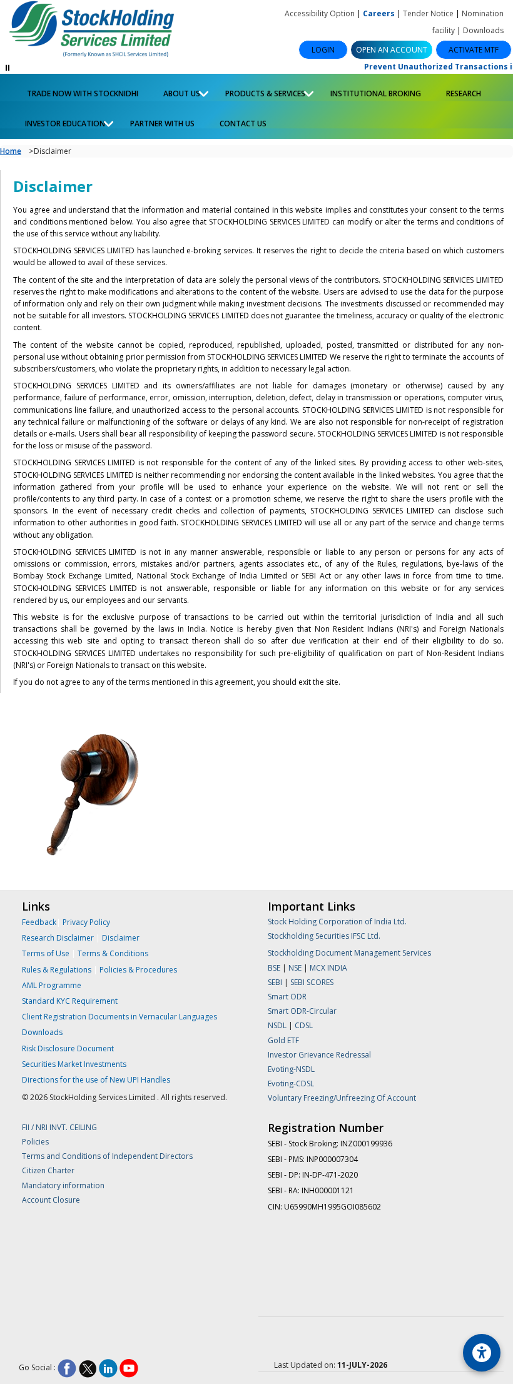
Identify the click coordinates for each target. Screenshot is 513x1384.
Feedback (39, 922)
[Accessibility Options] (481, 1352)
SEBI (276, 982)
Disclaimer (121, 937)
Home (10, 151)
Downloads (483, 30)
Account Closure (51, 1200)
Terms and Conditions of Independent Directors (107, 1156)
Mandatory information (63, 1185)
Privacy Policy (86, 922)
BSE (275, 967)
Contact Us (243, 123)
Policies (35, 1141)
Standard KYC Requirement (70, 1001)
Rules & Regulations (57, 969)
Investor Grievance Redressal (319, 1054)
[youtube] (128, 1368)
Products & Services (259, 92)
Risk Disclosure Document (68, 1048)
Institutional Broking (375, 93)
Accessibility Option (320, 13)
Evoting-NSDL (291, 1069)
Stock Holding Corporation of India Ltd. (337, 921)
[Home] (97, 30)
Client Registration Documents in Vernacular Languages (119, 1016)
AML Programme (51, 985)
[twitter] (87, 1368)
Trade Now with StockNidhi (81, 93)
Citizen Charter (48, 1170)
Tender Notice (428, 13)
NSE (295, 967)
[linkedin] (108, 1368)
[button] (391, 49)
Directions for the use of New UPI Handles (96, 1079)
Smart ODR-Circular (302, 1011)
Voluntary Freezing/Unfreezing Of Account (342, 1098)
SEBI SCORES (311, 982)
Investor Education (59, 122)
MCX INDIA (328, 967)
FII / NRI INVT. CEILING (59, 1127)
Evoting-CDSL (291, 1083)
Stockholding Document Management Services (349, 952)
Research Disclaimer (58, 937)
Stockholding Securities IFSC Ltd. (324, 936)
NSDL (277, 1025)
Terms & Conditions (113, 953)
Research (463, 93)
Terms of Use (46, 953)
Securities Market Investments (74, 1064)
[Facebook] (67, 1368)
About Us (175, 92)
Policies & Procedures (138, 969)
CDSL (304, 1025)
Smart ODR (287, 996)
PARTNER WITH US (162, 123)
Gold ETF (283, 1040)
